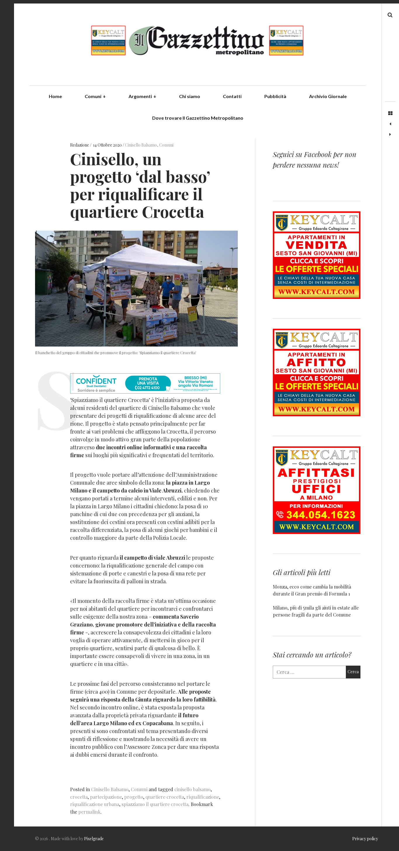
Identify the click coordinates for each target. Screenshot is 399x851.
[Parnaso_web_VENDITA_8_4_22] (316, 297)
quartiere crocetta (164, 797)
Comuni (95, 96)
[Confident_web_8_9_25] (145, 391)
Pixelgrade (94, 838)
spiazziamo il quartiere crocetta (155, 804)
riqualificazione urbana (94, 804)
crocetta (79, 797)
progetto (133, 797)
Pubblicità (275, 96)
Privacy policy (365, 838)
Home (55, 96)
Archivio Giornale (328, 96)
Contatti (232, 96)
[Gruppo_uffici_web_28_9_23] (316, 532)
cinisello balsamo (192, 789)
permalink (89, 812)
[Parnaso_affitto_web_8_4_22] (316, 414)
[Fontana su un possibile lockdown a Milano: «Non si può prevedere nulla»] (390, 134)
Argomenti (142, 96)
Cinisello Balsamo (141, 145)
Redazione (80, 145)
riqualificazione (202, 797)
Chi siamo (189, 96)
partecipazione (106, 797)
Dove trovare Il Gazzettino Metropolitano (197, 118)
